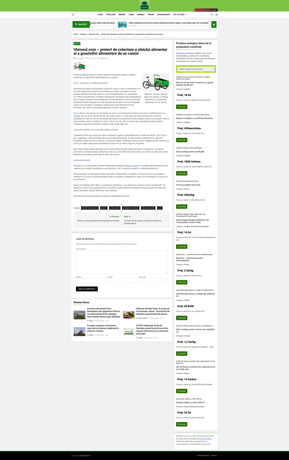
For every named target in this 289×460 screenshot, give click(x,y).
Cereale (187, 122)
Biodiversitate (163, 15)
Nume (79, 277)
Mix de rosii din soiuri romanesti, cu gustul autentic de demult (194, 83)
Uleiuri (186, 300)
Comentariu (81, 249)
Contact (214, 455)
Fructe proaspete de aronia (188, 185)
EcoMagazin (80, 58)
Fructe (186, 189)
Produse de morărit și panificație (196, 226)
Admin (91, 321)
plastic (103, 208)
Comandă (182, 107)
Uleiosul (85, 75)
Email (110, 277)
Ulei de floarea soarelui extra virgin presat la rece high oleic (195, 368)
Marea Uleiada (132, 166)
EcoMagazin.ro (85, 455)
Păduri (151, 15)
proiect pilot (114, 208)
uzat (160, 208)
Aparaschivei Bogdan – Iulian (203, 347)
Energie (122, 15)
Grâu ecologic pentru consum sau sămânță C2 (195, 330)
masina (77, 116)
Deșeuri (77, 44)
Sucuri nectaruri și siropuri (194, 407)
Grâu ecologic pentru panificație (190, 151)
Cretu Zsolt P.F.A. (198, 133)
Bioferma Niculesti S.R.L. (201, 100)
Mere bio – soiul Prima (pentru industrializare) (189, 259)
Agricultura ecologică (184, 53)
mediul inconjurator (90, 208)
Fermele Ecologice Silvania (202, 384)
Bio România (206, 438)
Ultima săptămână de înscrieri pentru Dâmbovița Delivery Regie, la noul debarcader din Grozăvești (150, 23)
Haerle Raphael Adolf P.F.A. (202, 167)
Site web (142, 277)
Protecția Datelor (203, 455)
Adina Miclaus (143, 318)
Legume (187, 89)
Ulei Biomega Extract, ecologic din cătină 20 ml (195, 295)
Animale (140, 15)
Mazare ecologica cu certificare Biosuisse (194, 118)
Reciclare (110, 15)
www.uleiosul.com (82, 160)
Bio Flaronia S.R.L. (199, 200)
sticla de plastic (148, 208)
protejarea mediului (130, 208)
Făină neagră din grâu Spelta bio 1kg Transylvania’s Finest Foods (192, 221)
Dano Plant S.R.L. (198, 418)
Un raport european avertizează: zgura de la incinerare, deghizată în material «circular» (103, 328)
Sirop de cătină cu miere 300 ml (190, 402)
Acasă (100, 15)
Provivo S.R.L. (197, 276)
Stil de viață (178, 15)
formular (112, 168)
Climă (131, 15)
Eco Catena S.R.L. (198, 311)
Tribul (147, 185)
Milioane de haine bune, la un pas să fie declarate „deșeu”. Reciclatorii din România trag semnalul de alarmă (153, 311)
